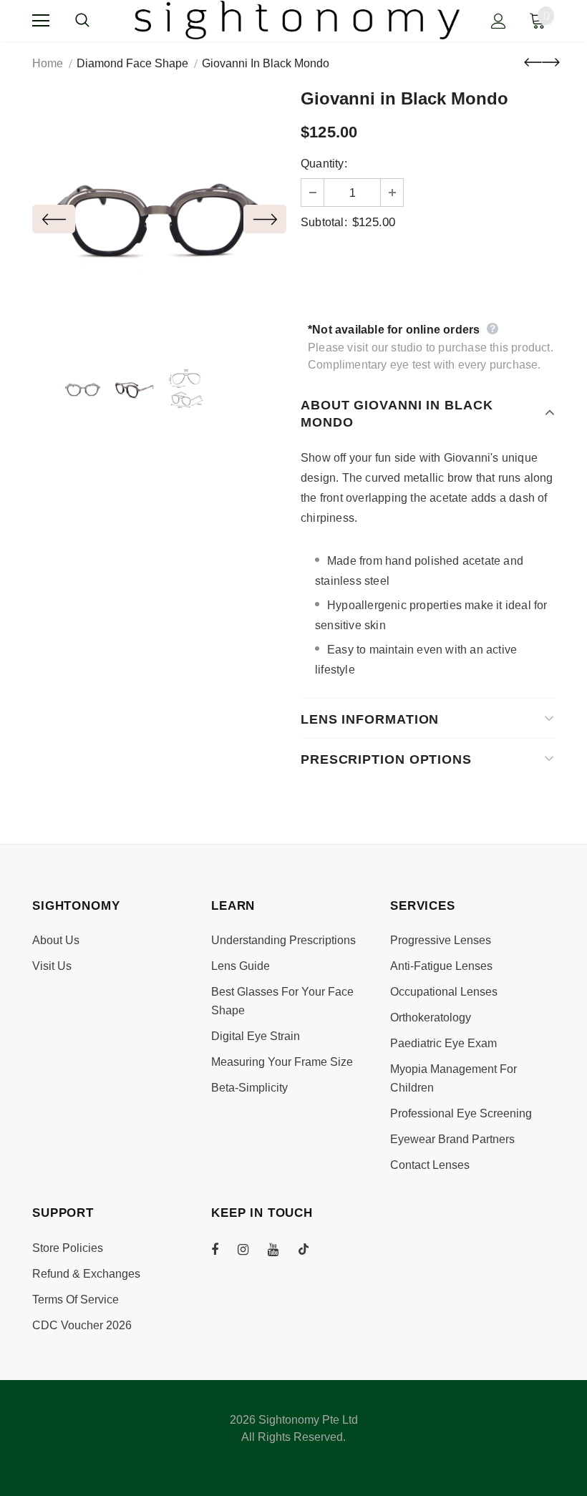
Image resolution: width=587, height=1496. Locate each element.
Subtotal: (324, 222)
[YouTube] (281, 1249)
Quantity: (324, 163)
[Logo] (297, 20)
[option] (159, 219)
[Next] (264, 219)
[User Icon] (498, 21)
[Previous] (53, 219)
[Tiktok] (311, 1249)
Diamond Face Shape (132, 63)
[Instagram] (250, 1249)
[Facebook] (224, 1249)
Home (47, 63)
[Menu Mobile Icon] (40, 20)
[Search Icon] (96, 21)
